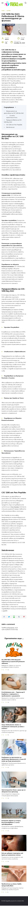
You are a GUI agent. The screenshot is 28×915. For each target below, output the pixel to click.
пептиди (5, 519)
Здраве (6, 32)
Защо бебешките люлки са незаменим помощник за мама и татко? (13, 726)
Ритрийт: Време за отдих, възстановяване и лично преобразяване (11, 822)
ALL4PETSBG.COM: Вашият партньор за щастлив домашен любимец (13, 661)
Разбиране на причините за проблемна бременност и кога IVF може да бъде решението (14, 759)
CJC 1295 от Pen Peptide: (14, 124)
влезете (11, 627)
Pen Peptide (15, 507)
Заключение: (10, 127)
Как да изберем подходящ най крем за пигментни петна (12, 854)
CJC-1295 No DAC (13, 153)
